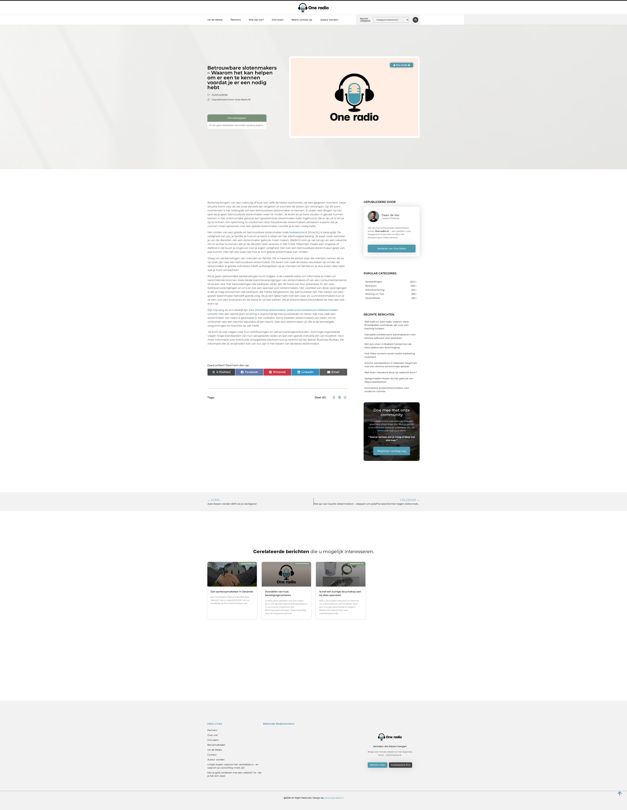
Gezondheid (372, 298)
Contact (212, 754)
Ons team (277, 19)
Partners (236, 19)
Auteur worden (329, 19)
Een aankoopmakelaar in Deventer (232, 591)
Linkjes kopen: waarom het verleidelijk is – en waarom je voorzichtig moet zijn (232, 766)
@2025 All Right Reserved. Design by (314, 797)
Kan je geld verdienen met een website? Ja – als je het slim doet (234, 774)
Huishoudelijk (220, 94)
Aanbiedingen (373, 281)
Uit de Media (214, 19)
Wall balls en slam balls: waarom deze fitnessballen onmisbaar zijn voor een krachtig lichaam (386, 325)
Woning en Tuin (374, 293)
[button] (415, 20)
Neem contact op (302, 19)
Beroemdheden (216, 744)
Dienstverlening (375, 289)
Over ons (212, 735)
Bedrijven (371, 285)
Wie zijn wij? (256, 19)
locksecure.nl (298, 232)
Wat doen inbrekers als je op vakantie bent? (390, 372)
